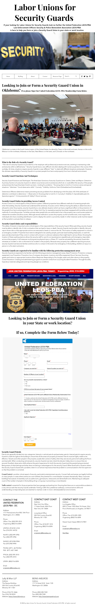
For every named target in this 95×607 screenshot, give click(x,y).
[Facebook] (82, 76)
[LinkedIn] (87, 76)
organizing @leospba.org (71, 528)
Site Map (66, 533)
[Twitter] (84, 76)
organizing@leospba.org (11, 568)
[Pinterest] (90, 76)
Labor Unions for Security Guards (45, 12)
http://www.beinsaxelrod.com (49, 596)
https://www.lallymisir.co (17, 596)
